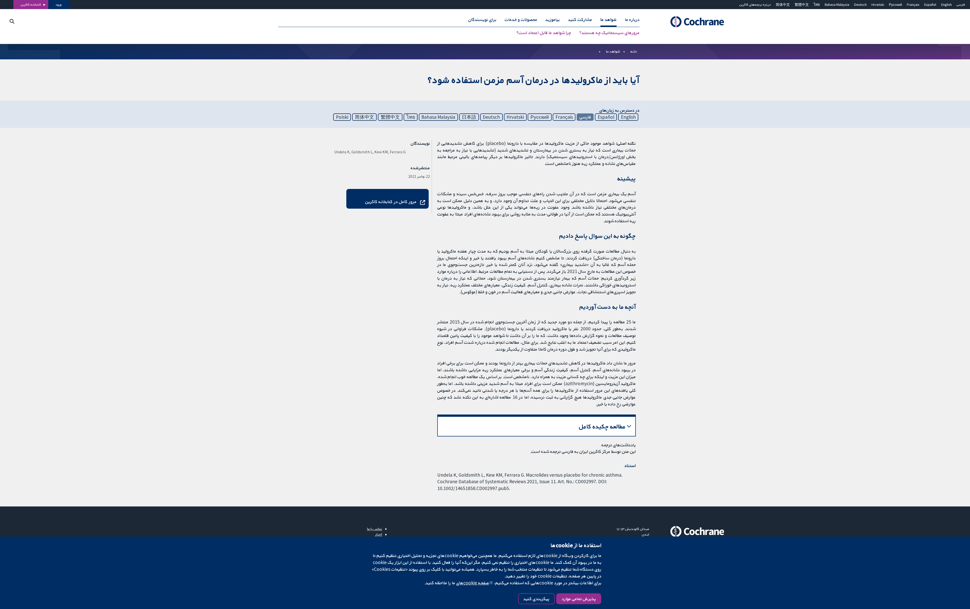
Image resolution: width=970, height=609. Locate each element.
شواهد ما (613, 51)
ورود (59, 4)
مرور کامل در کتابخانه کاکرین (391, 202)
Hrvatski (877, 4)
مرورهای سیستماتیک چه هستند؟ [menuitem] (609, 33)
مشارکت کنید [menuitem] (580, 20)
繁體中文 (802, 4)
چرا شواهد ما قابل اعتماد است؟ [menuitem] (544, 33)
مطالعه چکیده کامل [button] (602, 426)
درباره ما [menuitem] (632, 20)
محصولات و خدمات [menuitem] (521, 20)
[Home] (690, 22)
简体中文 (783, 4)
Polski (342, 117)
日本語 (469, 117)
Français (913, 4)
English (946, 4)
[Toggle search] (12, 21)
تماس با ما (374, 528)
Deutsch (860, 4)
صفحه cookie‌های (472, 583)
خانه (633, 51)
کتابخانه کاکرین (31, 4)
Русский (895, 4)
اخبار (378, 534)
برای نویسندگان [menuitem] (482, 20)
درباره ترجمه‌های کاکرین (755, 4)
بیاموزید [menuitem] (552, 20)
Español (930, 4)
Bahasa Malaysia (837, 4)
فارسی (961, 4)
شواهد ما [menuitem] (608, 20)
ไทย (817, 4)
